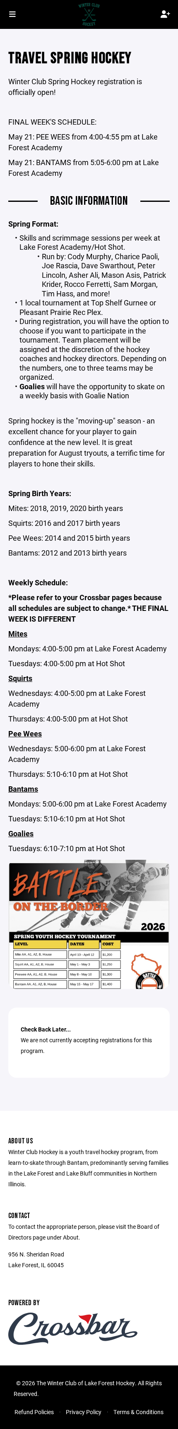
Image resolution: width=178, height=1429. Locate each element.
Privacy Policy (83, 1412)
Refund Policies (34, 1412)
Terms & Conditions (138, 1412)
